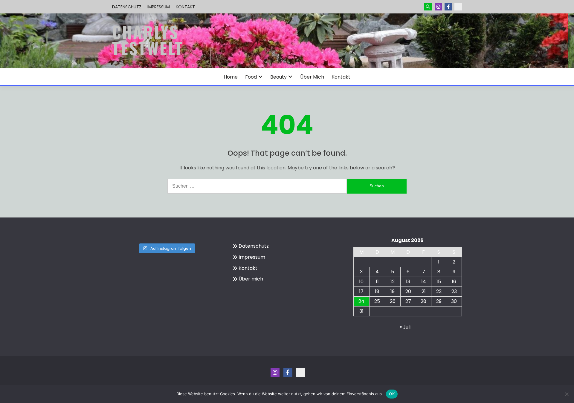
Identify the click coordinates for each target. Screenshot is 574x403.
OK (392, 393)
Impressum (158, 7)
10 (361, 281)
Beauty (278, 76)
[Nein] (567, 394)
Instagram (438, 6)
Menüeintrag (448, 6)
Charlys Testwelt (148, 40)
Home (231, 76)
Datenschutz (126, 7)
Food (251, 76)
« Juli (405, 327)
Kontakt (185, 7)
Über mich (312, 76)
